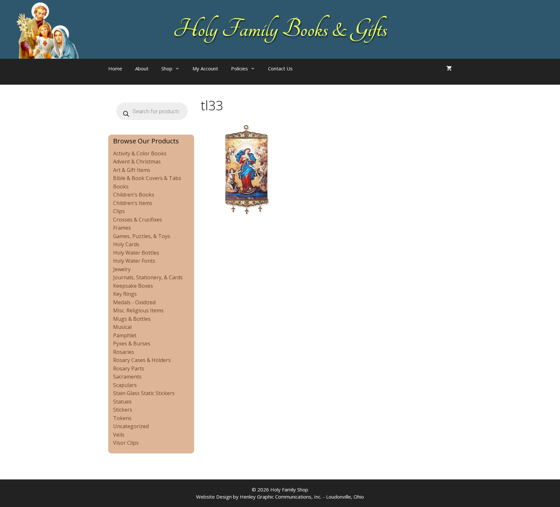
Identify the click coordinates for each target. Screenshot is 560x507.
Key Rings (125, 293)
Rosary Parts (128, 368)
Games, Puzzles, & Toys (141, 236)
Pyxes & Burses (131, 343)
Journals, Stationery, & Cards (148, 277)
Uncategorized (131, 426)
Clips (119, 211)
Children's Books (133, 194)
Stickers (122, 409)
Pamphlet (124, 335)
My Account (205, 68)
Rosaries (123, 352)
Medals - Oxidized (134, 302)
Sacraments (127, 376)
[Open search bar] (312, 75)
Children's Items (132, 203)
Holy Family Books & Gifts (280, 29)
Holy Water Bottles (136, 252)
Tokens (122, 418)
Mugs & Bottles (132, 318)
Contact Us (280, 68)
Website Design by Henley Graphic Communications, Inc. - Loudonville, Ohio (280, 496)
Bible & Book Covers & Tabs (147, 178)
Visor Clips (126, 442)
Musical (122, 327)
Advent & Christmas (137, 161)
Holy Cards (126, 244)
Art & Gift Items (131, 170)
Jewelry (122, 269)
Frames (122, 227)
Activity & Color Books (140, 153)
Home (115, 68)
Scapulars (125, 385)
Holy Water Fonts (134, 260)
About (141, 68)
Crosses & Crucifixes (137, 219)
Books (121, 186)
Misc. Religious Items (138, 310)
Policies (239, 68)
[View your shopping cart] (449, 68)
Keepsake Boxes (133, 285)
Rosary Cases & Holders (142, 360)
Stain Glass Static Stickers (144, 393)
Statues (122, 401)
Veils (118, 434)
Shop (166, 68)
